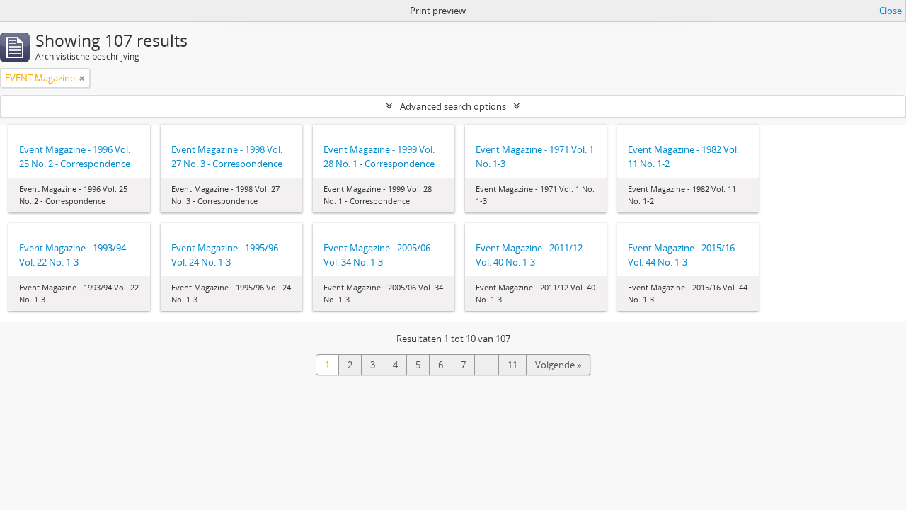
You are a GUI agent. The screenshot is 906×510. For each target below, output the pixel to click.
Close (890, 10)
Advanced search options (453, 106)
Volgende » (558, 364)
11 (512, 364)
